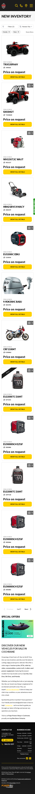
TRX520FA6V (10, 64)
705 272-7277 (9, 744)
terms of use (10, 774)
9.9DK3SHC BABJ (12, 301)
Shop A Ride (13, 783)
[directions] (26, 5)
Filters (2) (11, 26)
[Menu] (31, 6)
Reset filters (29, 32)
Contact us (8, 705)
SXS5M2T (8, 111)
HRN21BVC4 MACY (13, 206)
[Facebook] (27, 758)
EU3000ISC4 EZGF (13, 444)
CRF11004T (9, 349)
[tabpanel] (24, 744)
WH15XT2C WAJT (13, 159)
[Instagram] (30, 758)
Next (26, 609)
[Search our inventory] (16, 5)
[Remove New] (18, 32)
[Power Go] (17, 786)
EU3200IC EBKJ (11, 254)
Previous (10, 609)
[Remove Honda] (9, 32)
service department (12, 689)
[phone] (21, 5)
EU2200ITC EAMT (13, 396)
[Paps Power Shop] (7, 5)
